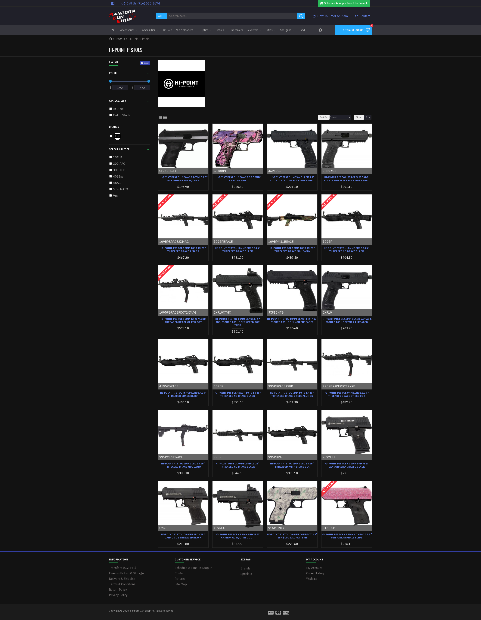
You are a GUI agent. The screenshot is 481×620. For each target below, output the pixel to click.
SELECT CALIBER (119, 149)
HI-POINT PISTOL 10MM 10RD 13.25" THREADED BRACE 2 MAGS (183, 250)
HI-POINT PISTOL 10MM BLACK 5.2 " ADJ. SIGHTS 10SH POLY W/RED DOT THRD (237, 322)
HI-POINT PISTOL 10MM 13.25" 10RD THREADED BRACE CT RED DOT (183, 321)
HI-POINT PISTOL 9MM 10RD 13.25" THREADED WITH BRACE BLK (292, 465)
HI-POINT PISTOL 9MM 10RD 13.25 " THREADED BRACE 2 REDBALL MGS (292, 394)
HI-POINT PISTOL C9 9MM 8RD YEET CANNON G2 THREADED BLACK (183, 536)
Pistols (120, 39)
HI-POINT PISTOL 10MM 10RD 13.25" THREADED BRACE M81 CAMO (292, 250)
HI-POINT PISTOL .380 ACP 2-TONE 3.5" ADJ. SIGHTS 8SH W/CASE (183, 179)
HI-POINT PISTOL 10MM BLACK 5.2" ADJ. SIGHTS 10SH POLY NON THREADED (292, 321)
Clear (146, 62)
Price (113, 73)
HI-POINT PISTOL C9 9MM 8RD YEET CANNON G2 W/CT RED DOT (238, 536)
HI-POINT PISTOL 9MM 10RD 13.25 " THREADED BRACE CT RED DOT (346, 394)
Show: (359, 117)
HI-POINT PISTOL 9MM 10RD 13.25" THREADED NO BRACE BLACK (237, 465)
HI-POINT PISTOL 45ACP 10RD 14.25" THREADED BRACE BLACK (183, 394)
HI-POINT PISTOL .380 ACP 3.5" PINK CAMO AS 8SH (238, 179)
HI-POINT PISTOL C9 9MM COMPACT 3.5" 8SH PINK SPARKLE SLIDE (346, 536)
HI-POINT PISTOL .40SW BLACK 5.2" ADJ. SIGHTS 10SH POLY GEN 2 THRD (292, 179)
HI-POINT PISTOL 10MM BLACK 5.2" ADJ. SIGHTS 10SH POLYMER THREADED (347, 321)
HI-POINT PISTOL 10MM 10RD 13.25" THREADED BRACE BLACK (237, 250)
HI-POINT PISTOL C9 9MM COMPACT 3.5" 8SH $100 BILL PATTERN (292, 536)
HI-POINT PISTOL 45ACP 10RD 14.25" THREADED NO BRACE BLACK (238, 394)
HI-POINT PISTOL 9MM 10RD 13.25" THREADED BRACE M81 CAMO (183, 465)
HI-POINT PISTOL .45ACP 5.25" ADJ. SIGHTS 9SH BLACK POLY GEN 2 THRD (346, 179)
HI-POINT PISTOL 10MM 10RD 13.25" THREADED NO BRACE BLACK (346, 250)
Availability (117, 100)
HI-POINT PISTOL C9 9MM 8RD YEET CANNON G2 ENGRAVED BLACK (346, 465)
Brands (114, 127)
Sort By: (324, 117)
